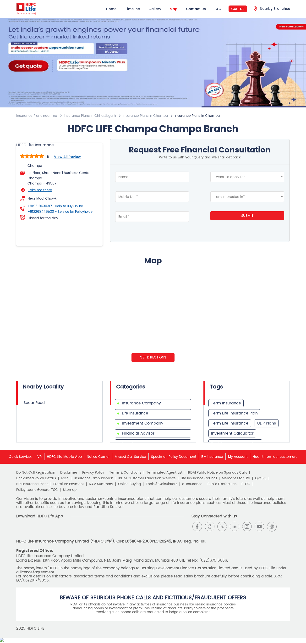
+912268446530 (60, 211)
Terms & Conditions (125, 472)
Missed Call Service (130, 456)
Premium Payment (68, 484)
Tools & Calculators (161, 484)
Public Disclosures (222, 484)
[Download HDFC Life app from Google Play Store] (20, 530)
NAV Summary (101, 484)
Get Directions (153, 357)
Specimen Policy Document (173, 456)
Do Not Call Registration (35, 472)
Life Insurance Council (199, 478)
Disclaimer (68, 472)
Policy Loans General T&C (37, 490)
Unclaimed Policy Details (36, 478)
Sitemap (69, 490)
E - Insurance (212, 456)
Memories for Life (236, 478)
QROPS (260, 478)
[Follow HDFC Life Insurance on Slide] (284, 526)
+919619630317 (55, 206)
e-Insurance (192, 484)
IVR (39, 456)
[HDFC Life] (26, 8)
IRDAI (65, 478)
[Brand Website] (272, 526)
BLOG (245, 484)
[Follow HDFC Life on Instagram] (247, 526)
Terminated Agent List (164, 472)
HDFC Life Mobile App (64, 456)
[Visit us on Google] (209, 526)
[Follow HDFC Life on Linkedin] (234, 526)
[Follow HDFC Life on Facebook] (197, 526)
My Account (238, 456)
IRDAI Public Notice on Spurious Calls (217, 472)
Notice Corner (98, 456)
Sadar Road (34, 403)
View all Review (67, 156)
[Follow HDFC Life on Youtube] (259, 526)
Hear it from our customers (275, 456)
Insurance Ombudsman (93, 478)
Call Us (237, 8)
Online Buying (129, 484)
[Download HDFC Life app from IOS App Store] (29, 530)
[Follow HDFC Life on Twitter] (222, 526)
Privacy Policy (93, 472)
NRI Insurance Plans (32, 484)
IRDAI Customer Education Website (147, 478)
